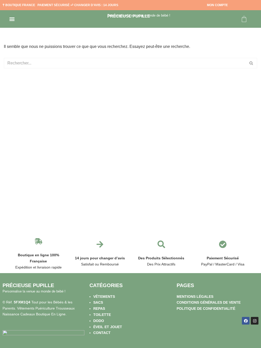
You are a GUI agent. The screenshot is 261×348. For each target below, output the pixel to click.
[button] (12, 19)
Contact (102, 333)
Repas (99, 308)
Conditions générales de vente (209, 302)
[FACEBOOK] (246, 321)
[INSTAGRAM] (254, 321)
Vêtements (104, 297)
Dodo (98, 321)
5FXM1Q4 (22, 302)
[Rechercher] (251, 63)
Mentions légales (195, 297)
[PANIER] (244, 19)
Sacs (98, 302)
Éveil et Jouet (107, 327)
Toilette (102, 315)
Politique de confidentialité (206, 308)
